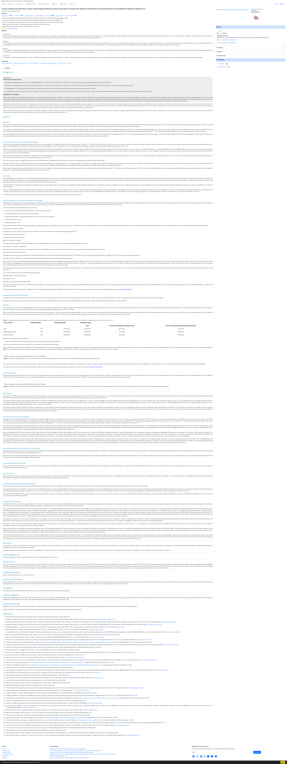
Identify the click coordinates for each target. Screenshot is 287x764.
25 (104, 418)
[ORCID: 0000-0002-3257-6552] (75, 15)
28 (6, 420)
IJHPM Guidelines (30, 4)
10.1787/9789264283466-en (81, 690)
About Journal (6, 750)
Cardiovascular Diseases (20, 63)
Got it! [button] (282, 762)
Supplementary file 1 (127, 289)
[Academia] (204, 757)
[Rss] (216, 757)
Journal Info (19, 4)
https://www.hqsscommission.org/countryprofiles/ (89, 720)
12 (206, 124)
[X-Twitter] (197, 757)
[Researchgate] (208, 757)
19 (114, 168)
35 (137, 455)
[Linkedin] (201, 757)
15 (88, 144)
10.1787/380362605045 (64, 675)
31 (22, 429)
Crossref (102, 619)
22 (36, 202)
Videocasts (63, 4)
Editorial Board (6, 752)
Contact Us (71, 4)
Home (4, 4)
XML (220, 31)
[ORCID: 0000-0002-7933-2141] (22, 15)
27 (149, 418)
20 (138, 168)
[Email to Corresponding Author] (9, 15)
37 (68, 477)
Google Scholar (109, 619)
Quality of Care (62, 63)
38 (111, 488)
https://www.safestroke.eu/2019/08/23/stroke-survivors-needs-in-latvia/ (99, 698)
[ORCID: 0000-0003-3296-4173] (53, 15)
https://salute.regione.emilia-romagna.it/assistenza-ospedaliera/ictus (66, 717)
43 (210, 512)
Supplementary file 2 (96, 367)
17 (105, 160)
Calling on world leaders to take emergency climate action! (66, 758)
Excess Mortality (7, 63)
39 (42, 490)
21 (49, 169)
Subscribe (257, 752)
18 (113, 168)
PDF (222, 33)
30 (186, 425)
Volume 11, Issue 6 (256, 9)
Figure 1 (5, 347)
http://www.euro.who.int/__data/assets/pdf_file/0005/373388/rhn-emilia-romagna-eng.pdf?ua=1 (57, 662)
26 (148, 418)
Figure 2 (149, 375)
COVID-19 (54, 4)
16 (50, 157)
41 (179, 510)
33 (120, 442)
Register (282, 4)
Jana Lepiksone (39, 15)
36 (139, 455)
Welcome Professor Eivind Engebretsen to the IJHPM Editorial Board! (69, 752)
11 (156, 105)
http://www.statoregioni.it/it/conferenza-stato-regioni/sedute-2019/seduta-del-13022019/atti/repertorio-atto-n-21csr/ (69, 665)
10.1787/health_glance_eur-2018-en (74, 657)
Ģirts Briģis (49, 15)
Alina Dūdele (59, 15)
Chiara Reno (17, 15)
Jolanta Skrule (29, 15)
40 (112, 493)
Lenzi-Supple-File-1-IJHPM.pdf (227, 40)
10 (83, 105)
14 (154, 131)
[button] (40, 762)
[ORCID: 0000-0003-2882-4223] (11, 15)
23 (9, 269)
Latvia (69, 63)
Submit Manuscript (44, 4)
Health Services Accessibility (49, 63)
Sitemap (4, 758)
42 (29, 512)
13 (152, 131)
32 (193, 433)
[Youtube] (212, 757)
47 (137, 523)
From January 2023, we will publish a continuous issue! (65, 749)
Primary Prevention (33, 63)
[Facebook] (193, 757)
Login (276, 4)
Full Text (7, 68)
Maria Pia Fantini (70, 15)
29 (106, 422)
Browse (10, 4)
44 (136, 523)
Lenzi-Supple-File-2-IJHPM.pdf (227, 43)
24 (126, 300)
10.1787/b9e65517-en (80, 655)
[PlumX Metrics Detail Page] (255, 17)
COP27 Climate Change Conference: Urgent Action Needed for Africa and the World (73, 750)
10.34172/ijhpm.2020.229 (11, 28)
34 (40, 452)
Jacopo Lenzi (5, 15)
